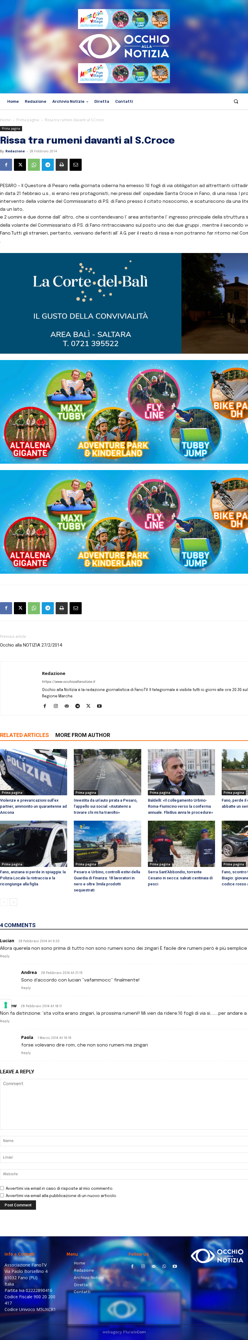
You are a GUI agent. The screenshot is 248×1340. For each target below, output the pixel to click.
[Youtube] (101, 706)
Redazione (15, 151)
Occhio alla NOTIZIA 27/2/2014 (31, 645)
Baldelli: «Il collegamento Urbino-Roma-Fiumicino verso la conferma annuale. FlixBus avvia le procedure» (180, 806)
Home (5, 119)
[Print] (62, 165)
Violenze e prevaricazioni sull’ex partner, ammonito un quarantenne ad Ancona (33, 806)
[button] (236, 101)
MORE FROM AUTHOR (82, 735)
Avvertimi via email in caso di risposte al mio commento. (59, 1189)
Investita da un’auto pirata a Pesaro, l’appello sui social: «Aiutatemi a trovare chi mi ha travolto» (105, 806)
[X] (20, 165)
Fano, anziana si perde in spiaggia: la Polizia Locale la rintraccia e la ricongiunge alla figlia (33, 878)
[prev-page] (4, 902)
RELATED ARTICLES (24, 735)
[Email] (76, 165)
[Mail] (69, 706)
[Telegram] (48, 165)
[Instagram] (58, 706)
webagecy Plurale (124, 1332)
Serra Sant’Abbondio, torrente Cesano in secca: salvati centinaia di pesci (180, 878)
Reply (5, 956)
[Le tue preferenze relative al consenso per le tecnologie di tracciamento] (5, 1005)
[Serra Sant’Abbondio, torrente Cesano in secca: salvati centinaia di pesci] (181, 844)
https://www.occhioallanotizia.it (68, 682)
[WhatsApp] (34, 165)
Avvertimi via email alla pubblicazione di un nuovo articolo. (61, 1196)
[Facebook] (6, 165)
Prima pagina (27, 119)
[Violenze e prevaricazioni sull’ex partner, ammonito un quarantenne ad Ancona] (33, 772)
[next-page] (13, 902)
